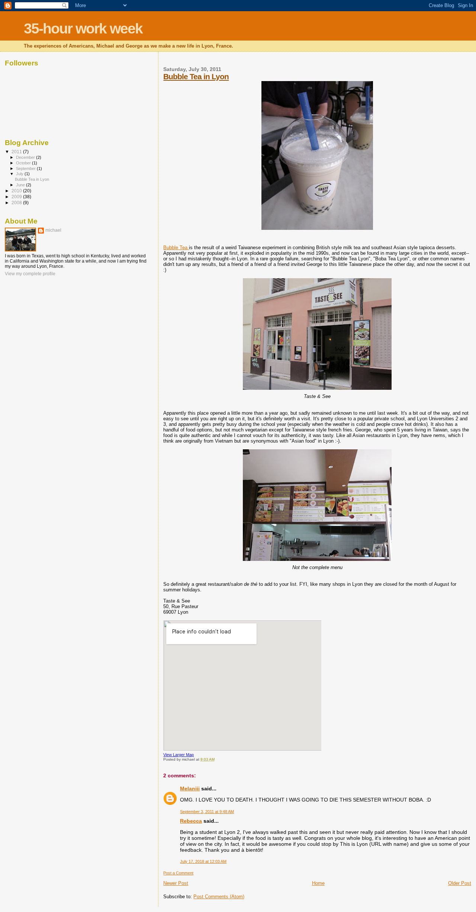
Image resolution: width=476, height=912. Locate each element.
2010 (17, 190)
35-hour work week (83, 28)
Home (318, 883)
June (21, 185)
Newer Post (175, 883)
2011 (17, 151)
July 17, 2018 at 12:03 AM (203, 861)
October (24, 163)
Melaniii (190, 788)
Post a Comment (178, 873)
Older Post (459, 883)
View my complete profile (30, 273)
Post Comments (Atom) (218, 896)
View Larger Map (178, 754)
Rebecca (191, 821)
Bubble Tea (176, 247)
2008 (17, 202)
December (26, 157)
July (20, 173)
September (26, 168)
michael (53, 230)
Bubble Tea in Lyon (196, 76)
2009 (17, 196)
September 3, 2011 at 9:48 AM (207, 811)
